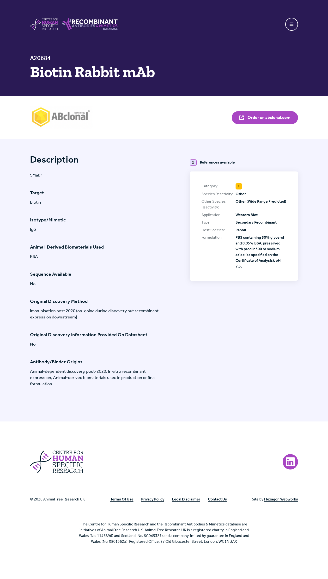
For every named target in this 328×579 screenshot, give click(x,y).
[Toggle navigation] (291, 24)
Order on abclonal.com (268, 117)
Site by (275, 499)
